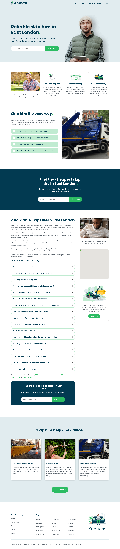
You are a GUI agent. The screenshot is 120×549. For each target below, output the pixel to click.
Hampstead (45, 375)
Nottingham (40, 527)
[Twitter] (103, 529)
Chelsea (52, 375)
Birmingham (56, 519)
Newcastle (39, 530)
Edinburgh (71, 534)
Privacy (13, 530)
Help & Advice (60, 489)
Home (74, 3)
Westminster (28, 377)
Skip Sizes (91, 3)
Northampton (56, 530)
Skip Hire (82, 3)
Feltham (37, 375)
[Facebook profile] (90, 529)
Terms (13, 533)
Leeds (54, 523)
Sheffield (70, 523)
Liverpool (39, 523)
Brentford (58, 375)
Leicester (71, 530)
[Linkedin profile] (99, 529)
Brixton (32, 375)
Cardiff (54, 527)
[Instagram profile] (95, 529)
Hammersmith (15, 377)
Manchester (72, 519)
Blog (106, 3)
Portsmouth (56, 534)
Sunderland (40, 534)
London (64, 375)
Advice (99, 3)
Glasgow (70, 527)
